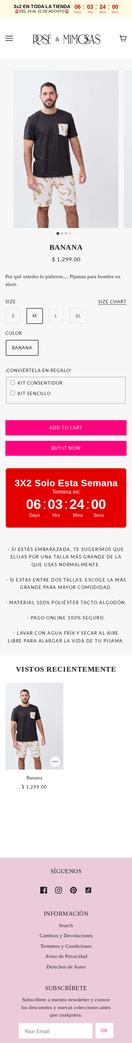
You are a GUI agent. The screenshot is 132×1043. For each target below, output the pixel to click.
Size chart (112, 302)
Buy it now (66, 448)
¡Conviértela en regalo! (38, 370)
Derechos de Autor (66, 966)
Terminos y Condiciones (66, 946)
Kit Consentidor (40, 383)
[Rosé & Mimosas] (66, 37)
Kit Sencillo (34, 393)
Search (66, 925)
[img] (43, 890)
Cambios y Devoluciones (66, 935)
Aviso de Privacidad (66, 956)
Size (10, 301)
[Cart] (123, 38)
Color (13, 333)
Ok (104, 1030)
